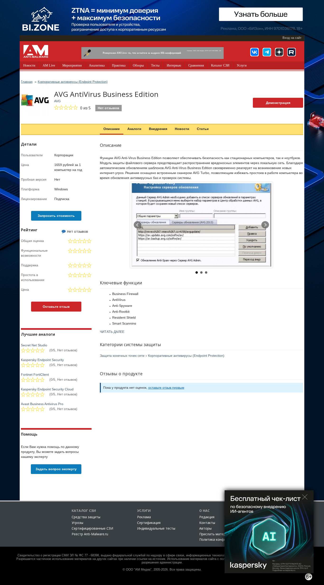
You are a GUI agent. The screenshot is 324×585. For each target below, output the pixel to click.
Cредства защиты (86, 517)
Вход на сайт (291, 38)
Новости (29, 65)
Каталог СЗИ (220, 65)
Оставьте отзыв (56, 306)
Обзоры (138, 65)
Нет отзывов (108, 108)
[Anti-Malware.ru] (35, 51)
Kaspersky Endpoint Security (42, 360)
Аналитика (97, 65)
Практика (118, 65)
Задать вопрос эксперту (56, 469)
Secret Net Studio (34, 345)
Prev (137, 225)
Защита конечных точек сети (122, 355)
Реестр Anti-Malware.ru (90, 534)
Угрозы (77, 522)
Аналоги (134, 129)
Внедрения (158, 129)
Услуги (242, 65)
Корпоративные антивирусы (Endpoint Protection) (186, 355)
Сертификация (149, 522)
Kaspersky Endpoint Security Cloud (47, 389)
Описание (111, 129)
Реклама (144, 517)
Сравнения (196, 65)
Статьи (203, 129)
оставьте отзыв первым (166, 387)
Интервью (174, 65)
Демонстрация (278, 103)
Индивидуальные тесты (156, 528)
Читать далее (112, 332)
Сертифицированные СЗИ (92, 528)
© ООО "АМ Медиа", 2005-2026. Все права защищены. (162, 569)
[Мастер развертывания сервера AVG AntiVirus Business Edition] (201, 225)
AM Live (49, 65)
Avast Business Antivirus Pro (42, 404)
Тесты (155, 65)
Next (265, 225)
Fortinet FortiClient (35, 374)
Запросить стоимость (56, 216)
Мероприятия (72, 65)
